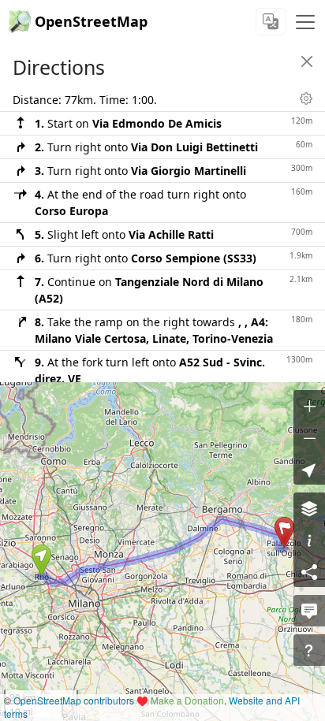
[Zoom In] (309, 406)
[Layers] (309, 508)
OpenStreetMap (91, 21)
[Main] (305, 22)
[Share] (309, 571)
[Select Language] (271, 21)
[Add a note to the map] (309, 610)
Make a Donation (187, 700)
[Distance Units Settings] (306, 98)
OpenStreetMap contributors (73, 700)
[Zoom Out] (309, 437)
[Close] (307, 61)
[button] (41, 560)
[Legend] (309, 540)
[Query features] (309, 650)
